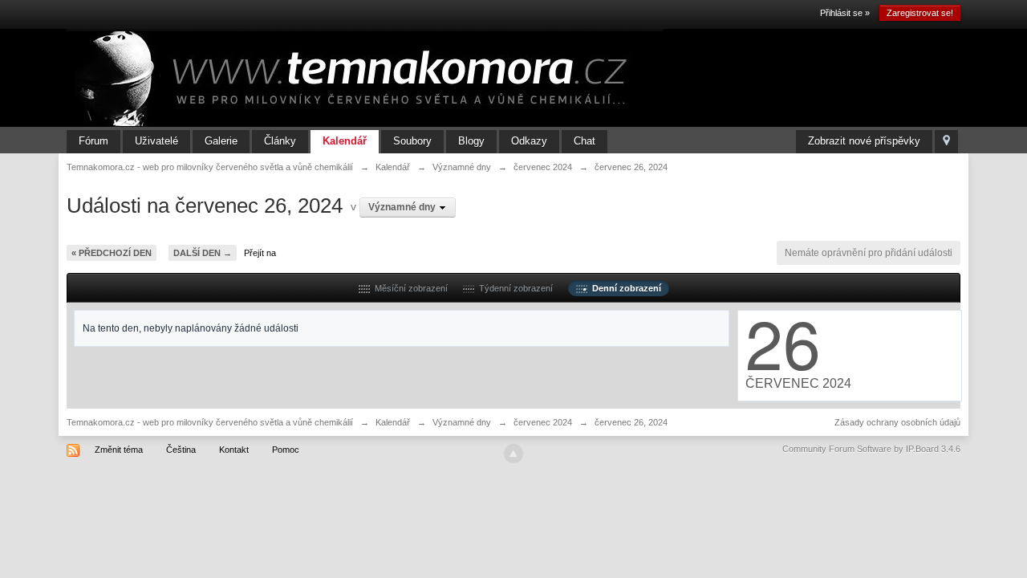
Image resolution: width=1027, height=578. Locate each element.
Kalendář (345, 141)
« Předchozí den (111, 253)
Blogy (471, 141)
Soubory (412, 141)
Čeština (181, 449)
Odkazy (529, 141)
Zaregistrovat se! (920, 13)
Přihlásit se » (845, 13)
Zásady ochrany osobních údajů (897, 422)
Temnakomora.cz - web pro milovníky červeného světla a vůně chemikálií (210, 422)
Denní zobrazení (624, 288)
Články (280, 141)
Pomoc (285, 449)
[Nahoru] (513, 453)
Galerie (221, 141)
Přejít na (260, 253)
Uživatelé (156, 141)
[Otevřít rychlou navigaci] (946, 141)
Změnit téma (119, 449)
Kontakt (234, 449)
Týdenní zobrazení (513, 288)
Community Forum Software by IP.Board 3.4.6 (871, 449)
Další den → (202, 253)
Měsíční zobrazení (409, 288)
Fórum (93, 141)
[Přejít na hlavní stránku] (365, 77)
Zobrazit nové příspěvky (864, 141)
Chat (584, 141)
